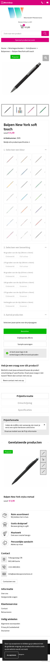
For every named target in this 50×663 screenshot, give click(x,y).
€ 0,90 (9, 500)
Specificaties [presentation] (25, 409)
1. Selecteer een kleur (14, 149)
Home (3, 48)
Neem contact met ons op (13, 380)
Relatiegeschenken (16, 48)
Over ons (4, 593)
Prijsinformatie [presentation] (25, 396)
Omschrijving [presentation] (25, 403)
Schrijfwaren (31, 48)
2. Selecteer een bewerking (17, 247)
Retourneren (6, 612)
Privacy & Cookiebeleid (10, 627)
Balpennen (5, 51)
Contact (4, 608)
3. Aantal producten (13, 314)
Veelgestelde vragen (9, 597)
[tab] (25, 396)
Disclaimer (5, 630)
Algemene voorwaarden (10, 623)
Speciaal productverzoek (25, 40)
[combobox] (21, 33)
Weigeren (21, 654)
